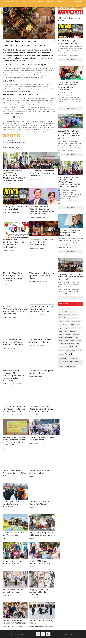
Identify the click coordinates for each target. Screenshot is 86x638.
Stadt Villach (73, 346)
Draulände (70, 318)
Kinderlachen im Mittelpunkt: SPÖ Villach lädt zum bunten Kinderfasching (14, 243)
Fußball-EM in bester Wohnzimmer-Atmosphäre (41, 562)
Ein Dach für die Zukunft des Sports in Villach (40, 341)
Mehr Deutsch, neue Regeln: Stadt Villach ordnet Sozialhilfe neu (13, 342)
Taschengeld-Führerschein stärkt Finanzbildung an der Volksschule (41, 173)
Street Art (61, 350)
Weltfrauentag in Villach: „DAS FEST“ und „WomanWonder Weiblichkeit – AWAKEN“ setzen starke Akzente (14, 175)
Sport (78, 343)
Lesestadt (68, 334)
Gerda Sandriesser (76, 321)
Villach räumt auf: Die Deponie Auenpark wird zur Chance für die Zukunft (41, 408)
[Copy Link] (2, 23)
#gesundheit (38, 179)
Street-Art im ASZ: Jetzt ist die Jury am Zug (41, 471)
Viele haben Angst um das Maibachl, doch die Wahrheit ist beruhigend (41, 308)
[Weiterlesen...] (73, 60)
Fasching (61, 321)
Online (60, 340)
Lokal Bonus (76, 334)
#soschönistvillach (17, 626)
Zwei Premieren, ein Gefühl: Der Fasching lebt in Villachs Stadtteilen (42, 242)
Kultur (60, 331)
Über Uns (8, 634)
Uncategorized (15, 212)
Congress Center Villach (64, 314)
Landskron (61, 334)
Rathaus (72, 340)
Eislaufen (76, 318)
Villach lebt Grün (73, 358)
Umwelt (61, 354)
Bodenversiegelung (34, 281)
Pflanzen (66, 340)
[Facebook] (2, 10)
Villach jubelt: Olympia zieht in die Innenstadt (15, 207)
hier (51, 75)
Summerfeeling (70, 350)
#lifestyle (10, 140)
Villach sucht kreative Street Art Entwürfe (12, 562)
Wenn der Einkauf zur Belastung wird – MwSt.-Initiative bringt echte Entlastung (14, 276)
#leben (4, 212)
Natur (77, 337)
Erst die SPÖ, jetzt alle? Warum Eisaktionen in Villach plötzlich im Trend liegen (69, 134)
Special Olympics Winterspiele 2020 (66, 343)
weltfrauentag (11, 184)
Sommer (79, 340)
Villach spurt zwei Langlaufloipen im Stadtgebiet (11, 504)
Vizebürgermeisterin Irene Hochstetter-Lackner (69, 362)
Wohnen (61, 366)
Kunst (66, 331)
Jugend (60, 328)
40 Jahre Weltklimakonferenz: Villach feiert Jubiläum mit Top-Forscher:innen (15, 310)
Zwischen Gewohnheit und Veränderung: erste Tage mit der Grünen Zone (15, 408)
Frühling (68, 321)
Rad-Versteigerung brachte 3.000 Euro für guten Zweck (42, 533)
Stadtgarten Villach (63, 346)
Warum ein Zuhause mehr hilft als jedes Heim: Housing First (70, 232)
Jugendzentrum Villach (70, 328)
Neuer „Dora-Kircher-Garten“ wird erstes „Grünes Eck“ (15, 473)
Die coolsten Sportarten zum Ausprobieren (13, 533)
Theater (79, 350)
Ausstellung (61, 309)
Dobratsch (62, 318)
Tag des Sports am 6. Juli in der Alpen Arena (41, 438)
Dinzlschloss (75, 314)
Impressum (14, 634)
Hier (7, 113)
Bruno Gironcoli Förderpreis (65, 311)
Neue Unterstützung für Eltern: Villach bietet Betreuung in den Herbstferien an (69, 85)
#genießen (32, 217)
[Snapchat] (2, 20)
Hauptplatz (66, 324)
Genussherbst (12, 142)
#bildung (31, 179)
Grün (60, 324)
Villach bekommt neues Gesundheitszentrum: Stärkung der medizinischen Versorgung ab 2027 (42, 210)
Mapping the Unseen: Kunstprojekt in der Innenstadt (39, 591)
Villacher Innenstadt (63, 358)
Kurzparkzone (73, 331)
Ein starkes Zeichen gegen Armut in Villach (41, 372)
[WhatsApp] (2, 13)
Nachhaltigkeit (69, 337)
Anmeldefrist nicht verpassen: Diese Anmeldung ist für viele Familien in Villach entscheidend (13, 375)
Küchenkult (20, 142)
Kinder (79, 328)
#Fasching (5, 250)
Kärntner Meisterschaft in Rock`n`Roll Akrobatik (40, 502)
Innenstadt (75, 325)
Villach (24, 142)
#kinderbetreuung (7, 383)
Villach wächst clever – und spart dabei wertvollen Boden (41, 275)
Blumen (68, 309)
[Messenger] (2, 17)
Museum (61, 337)
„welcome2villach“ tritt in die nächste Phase (14, 590)
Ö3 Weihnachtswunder (70, 366)
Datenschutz (21, 634)
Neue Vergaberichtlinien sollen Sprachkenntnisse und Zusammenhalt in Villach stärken (14, 441)
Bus (74, 311)
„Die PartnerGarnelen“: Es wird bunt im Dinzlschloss (14, 621)
